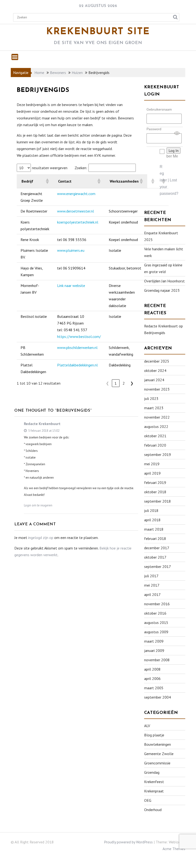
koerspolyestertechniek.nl (77, 222)
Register (163, 173)
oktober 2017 (155, 557)
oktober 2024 (155, 370)
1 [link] (115, 383)
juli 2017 (151, 575)
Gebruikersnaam (159, 109)
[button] (47, 181)
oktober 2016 (155, 613)
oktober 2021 (155, 435)
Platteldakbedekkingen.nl (77, 365)
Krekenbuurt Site (98, 32)
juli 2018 (151, 510)
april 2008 (152, 669)
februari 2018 (155, 538)
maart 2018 (153, 529)
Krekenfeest (154, 781)
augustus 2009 (156, 631)
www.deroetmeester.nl (75, 211)
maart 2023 (153, 407)
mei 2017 (151, 585)
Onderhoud (153, 809)
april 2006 (152, 678)
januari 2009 (154, 650)
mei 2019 (151, 463)
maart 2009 (153, 641)
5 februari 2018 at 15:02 (43, 431)
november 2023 (157, 389)
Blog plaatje (154, 735)
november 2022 (157, 417)
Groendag (151, 772)
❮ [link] (107, 383)
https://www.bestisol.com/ (79, 336)
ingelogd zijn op (40, 537)
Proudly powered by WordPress (128, 842)
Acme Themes (174, 848)
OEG (147, 800)
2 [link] (124, 383)
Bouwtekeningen (157, 744)
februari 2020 (155, 445)
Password (154, 129)
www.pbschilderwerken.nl (77, 347)
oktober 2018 (155, 491)
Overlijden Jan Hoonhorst (164, 281)
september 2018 (157, 501)
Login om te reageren (38, 505)
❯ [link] (131, 383)
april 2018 (152, 519)
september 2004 (157, 697)
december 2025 (156, 361)
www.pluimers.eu (70, 250)
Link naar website (71, 285)
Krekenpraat (154, 791)
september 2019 (157, 454)
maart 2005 (153, 687)
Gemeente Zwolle (159, 753)
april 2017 (152, 594)
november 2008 (157, 659)
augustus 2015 (156, 622)
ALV (147, 725)
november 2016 (157, 603)
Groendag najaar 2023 (162, 290)
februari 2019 (155, 482)
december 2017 (156, 547)
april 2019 (152, 473)
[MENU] (14, 57)
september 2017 (157, 566)
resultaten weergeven (49, 167)
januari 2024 (154, 379)
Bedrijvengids (154, 332)
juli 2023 (151, 398)
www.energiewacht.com (76, 193)
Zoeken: (81, 167)
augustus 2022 (156, 426)
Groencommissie (157, 763)
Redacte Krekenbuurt (42, 423)
